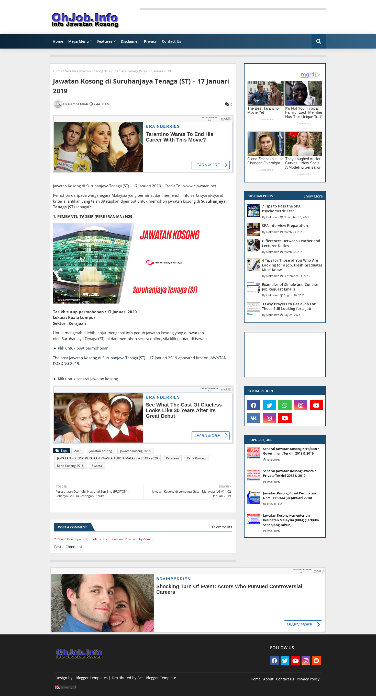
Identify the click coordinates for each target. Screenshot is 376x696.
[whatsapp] (284, 405)
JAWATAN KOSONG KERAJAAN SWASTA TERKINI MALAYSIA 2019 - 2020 (107, 458)
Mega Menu (78, 41)
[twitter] (269, 405)
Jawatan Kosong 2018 (135, 451)
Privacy (150, 41)
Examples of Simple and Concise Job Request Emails (290, 287)
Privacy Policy (308, 679)
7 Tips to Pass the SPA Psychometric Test (281, 208)
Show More (313, 196)
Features (104, 41)
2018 (77, 451)
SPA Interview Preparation (285, 225)
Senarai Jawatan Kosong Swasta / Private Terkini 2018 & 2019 (289, 473)
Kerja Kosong (196, 458)
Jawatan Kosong (101, 451)
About (268, 679)
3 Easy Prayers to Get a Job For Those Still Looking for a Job (289, 306)
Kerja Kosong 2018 (70, 465)
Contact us (285, 679)
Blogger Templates (92, 677)
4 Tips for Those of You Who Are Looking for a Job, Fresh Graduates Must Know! (292, 265)
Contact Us (171, 41)
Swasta (70, 71)
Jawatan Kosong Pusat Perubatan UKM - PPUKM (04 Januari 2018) (289, 495)
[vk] (253, 418)
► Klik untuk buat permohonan (80, 348)
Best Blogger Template (156, 677)
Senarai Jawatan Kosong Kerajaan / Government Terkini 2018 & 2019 (291, 451)
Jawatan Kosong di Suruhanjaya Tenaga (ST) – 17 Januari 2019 (123, 357)
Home (58, 41)
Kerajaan (172, 458)
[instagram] (300, 405)
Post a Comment (68, 546)
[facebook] (253, 405)
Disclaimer (130, 41)
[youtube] (316, 405)
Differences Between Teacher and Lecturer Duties (291, 243)
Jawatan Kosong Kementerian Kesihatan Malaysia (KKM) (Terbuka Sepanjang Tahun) (291, 520)
